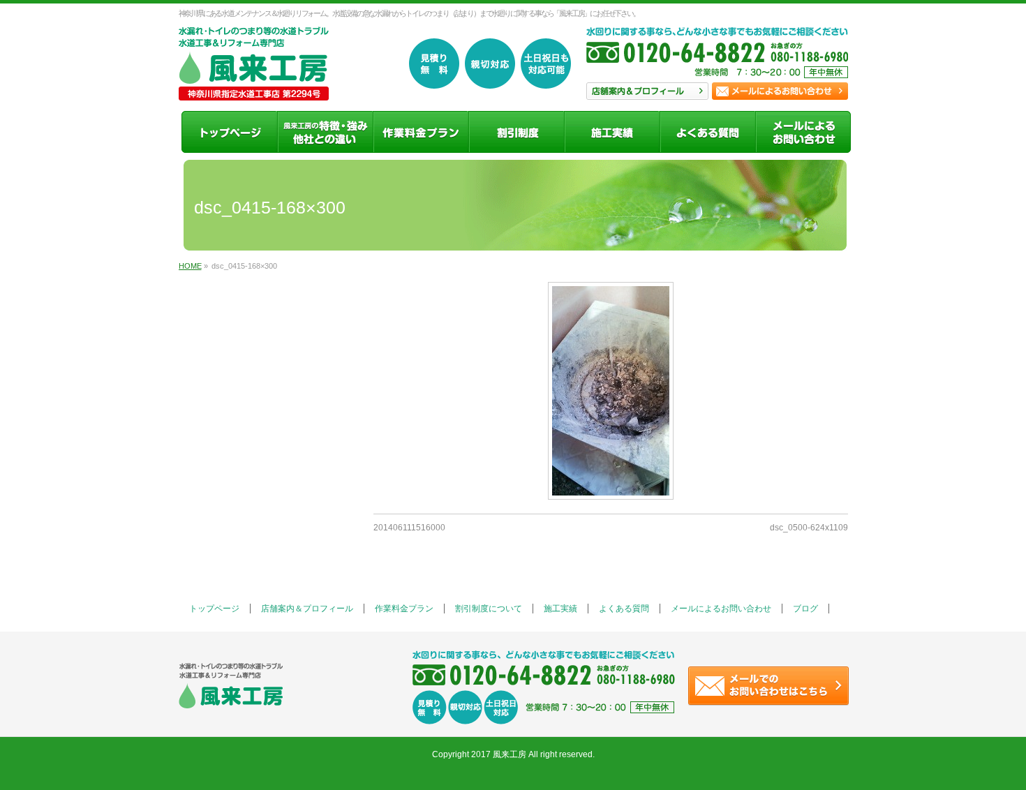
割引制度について (488, 608)
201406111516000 (409, 527)
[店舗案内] (325, 132)
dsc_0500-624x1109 (809, 527)
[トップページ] (229, 132)
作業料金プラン (404, 608)
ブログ (805, 608)
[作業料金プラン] (420, 132)
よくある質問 (624, 608)
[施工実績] (612, 132)
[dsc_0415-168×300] (611, 391)
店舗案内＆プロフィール (307, 608)
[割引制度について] (516, 132)
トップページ (214, 608)
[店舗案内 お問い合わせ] (717, 60)
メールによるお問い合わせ (721, 608)
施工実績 (560, 608)
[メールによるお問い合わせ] (803, 132)
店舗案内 (647, 91)
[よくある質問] (707, 132)
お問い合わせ (780, 91)
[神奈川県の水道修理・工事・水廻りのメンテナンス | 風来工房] (254, 84)
